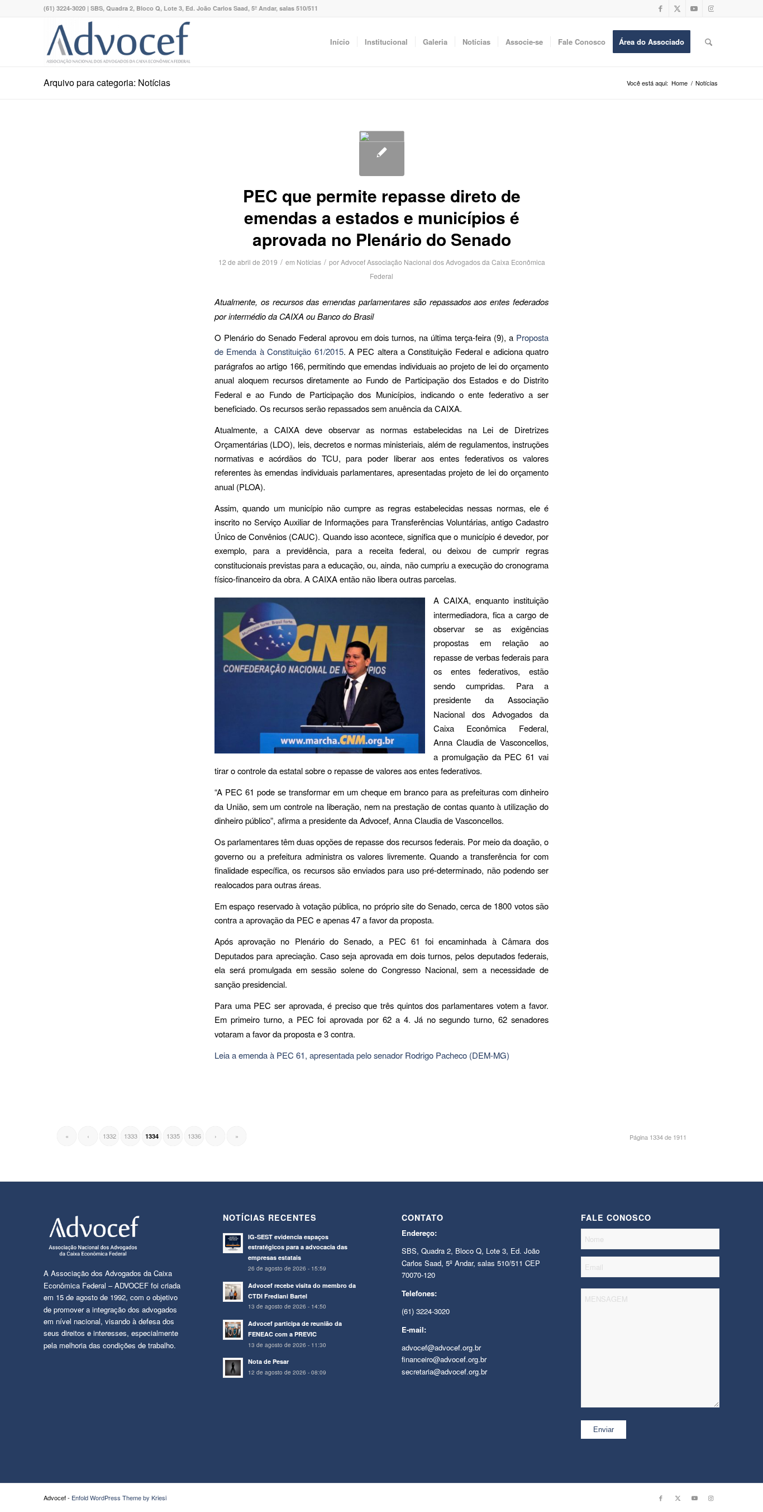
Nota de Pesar (268, 1361)
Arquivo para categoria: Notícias (107, 82)
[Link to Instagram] (711, 8)
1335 (173, 1135)
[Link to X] (677, 8)
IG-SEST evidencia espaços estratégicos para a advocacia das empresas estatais (297, 1247)
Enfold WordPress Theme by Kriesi (118, 1497)
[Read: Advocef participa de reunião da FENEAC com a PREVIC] (233, 1330)
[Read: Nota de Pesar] (233, 1368)
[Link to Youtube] (694, 8)
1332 (109, 1135)
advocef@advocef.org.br (441, 1347)
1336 (194, 1135)
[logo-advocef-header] (118, 42)
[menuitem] (340, 42)
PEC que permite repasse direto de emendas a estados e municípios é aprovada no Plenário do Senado (382, 217)
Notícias (309, 262)
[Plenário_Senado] (381, 153)
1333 (130, 1135)
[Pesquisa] (708, 42)
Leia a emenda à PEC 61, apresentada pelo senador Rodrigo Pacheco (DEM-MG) (361, 1055)
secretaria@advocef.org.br (444, 1371)
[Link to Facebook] (660, 8)
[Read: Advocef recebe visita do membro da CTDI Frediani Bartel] (233, 1292)
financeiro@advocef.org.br (444, 1359)
